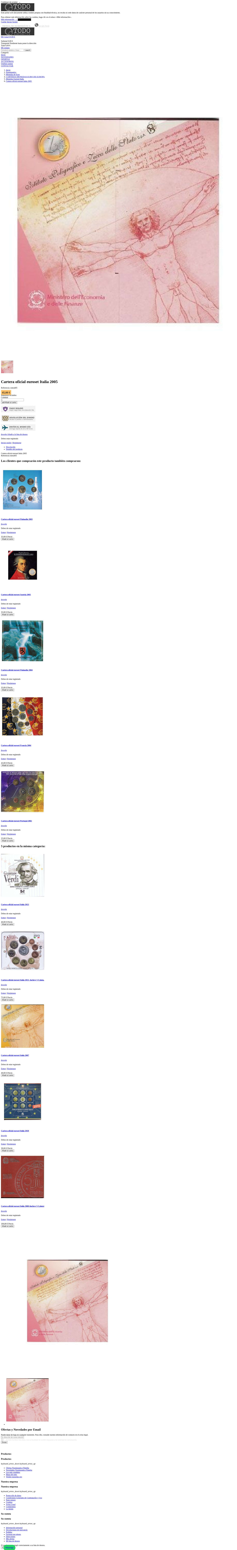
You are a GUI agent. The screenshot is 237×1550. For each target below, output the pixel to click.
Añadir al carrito (9, 402)
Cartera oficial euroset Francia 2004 (16, 745)
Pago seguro (11, 1500)
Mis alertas (10, 1539)
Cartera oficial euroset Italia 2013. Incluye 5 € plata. (22, 980)
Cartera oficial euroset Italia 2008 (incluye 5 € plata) (22, 1206)
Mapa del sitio (11, 1475)
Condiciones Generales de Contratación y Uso (24, 1498)
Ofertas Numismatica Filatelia (17, 1468)
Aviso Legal (10, 1504)
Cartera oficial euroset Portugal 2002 (16, 821)
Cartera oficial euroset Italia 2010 (15, 1131)
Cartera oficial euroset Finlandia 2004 (17, 670)
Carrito (3, 22)
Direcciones (10, 1537)
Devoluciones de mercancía (16, 1530)
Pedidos (9, 1532)
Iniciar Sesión (12, 22)
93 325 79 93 (44, 26)
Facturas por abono (13, 1534)
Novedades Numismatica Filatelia (19, 1470)
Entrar (3, 532)
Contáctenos (11, 1507)
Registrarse (17, 443)
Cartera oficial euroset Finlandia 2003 (17, 519)
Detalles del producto (14, 449)
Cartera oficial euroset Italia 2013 (15, 904)
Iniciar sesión (6, 443)
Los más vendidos (13, 1472)
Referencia (5, 456)
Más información (9, 19)
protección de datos (16, 1449)
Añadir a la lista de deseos (14, 434)
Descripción (10, 447)
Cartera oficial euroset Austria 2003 (16, 595)
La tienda (9, 1509)
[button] (118, 37)
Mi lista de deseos (13, 1541)
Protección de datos (13, 1496)
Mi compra (5, 48)
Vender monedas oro (14, 1477)
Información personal (14, 1528)
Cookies (9, 1502)
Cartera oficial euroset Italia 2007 (15, 1055)
